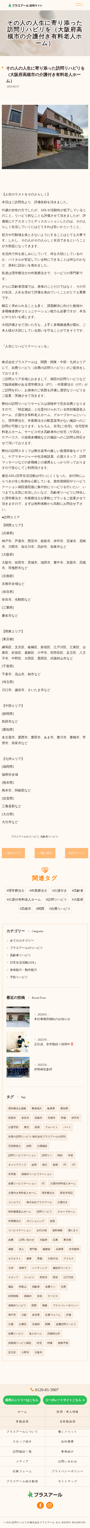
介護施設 (42, 1146)
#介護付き (59, 890)
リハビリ (29, 1277)
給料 (29, 1146)
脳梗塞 (46, 1249)
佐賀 (52, 1221)
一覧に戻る (45, 853)
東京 (26, 1127)
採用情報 (13, 1296)
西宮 (55, 1277)
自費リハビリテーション (22, 1183)
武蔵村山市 (53, 1333)
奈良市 (25, 1118)
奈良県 (36, 1315)
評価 (68, 1315)
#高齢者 (77, 890)
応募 (55, 1240)
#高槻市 (25, 908)
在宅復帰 (74, 1249)
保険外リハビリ (17, 1305)
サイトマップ (67, 1481)
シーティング (39, 1268)
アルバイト (51, 1127)
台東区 (23, 1324)
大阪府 (43, 1240)
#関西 (40, 908)
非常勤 (12, 1174)
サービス (53, 1296)
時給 (60, 1155)
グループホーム (66, 1211)
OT (73, 1165)
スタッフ (13, 1277)
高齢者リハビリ (49, 836)
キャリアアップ (17, 1165)
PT (64, 1165)
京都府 (36, 1324)
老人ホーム (35, 1333)
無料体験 (57, 1230)
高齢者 (36, 1286)
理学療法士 (48, 1193)
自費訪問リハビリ (66, 1324)
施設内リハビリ (62, 1268)
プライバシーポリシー (65, 1305)
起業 (34, 1165)
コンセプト (14, 1202)
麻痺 (29, 1258)
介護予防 (13, 1127)
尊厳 (39, 1258)
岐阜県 (51, 1108)
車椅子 (23, 1268)
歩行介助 (42, 1230)
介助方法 (53, 1258)
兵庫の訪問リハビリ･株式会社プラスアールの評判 (37, 1136)
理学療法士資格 (17, 1108)
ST (43, 1183)
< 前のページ (13, 853)
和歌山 (23, 1286)
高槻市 (38, 1118)
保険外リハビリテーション (36, 1174)
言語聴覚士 (14, 1146)
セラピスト (14, 1258)
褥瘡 (44, 1305)
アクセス (68, 1258)
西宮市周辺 (66, 1193)
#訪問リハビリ (56, 899)
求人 (21, 1249)
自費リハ (50, 1286)
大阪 (24, 1315)
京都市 (51, 1118)
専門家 (33, 1249)
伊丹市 (75, 1118)
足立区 (12, 1352)
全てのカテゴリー (22, 940)
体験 (10, 1249)
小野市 (25, 1352)
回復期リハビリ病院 (19, 1343)
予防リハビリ (19, 977)
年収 (70, 1155)
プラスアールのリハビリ (25, 836)
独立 (44, 1165)
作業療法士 (14, 1221)
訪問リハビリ (44, 1211)
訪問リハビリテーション (22, 1155)
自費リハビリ (16, 1333)
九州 (10, 1268)
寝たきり (73, 1230)
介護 (10, 1324)
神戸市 (12, 1315)
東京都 (67, 1240)
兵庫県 (59, 1249)
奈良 (39, 1296)
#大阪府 (77, 899)
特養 (49, 1343)
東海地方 (37, 1108)
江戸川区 (68, 1277)
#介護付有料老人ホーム (24, 899)
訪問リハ (47, 1155)
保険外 (28, 1296)
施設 (10, 1286)
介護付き (62, 1202)
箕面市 (12, 1118)
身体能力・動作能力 (23, 970)
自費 (10, 1240)
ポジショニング (35, 1221)
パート (67, 1127)
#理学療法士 (15, 890)
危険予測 (63, 1343)
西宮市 (43, 1277)
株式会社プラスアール (39, 1202)
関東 (47, 1324)
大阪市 (38, 1352)
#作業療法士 (38, 890)
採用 (37, 1127)
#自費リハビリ (59, 908)
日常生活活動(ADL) (23, 962)
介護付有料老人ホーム (63, 1183)
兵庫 (63, 1286)
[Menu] (77, 3)
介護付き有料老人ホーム (22, 1193)
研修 (63, 1118)
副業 (55, 1165)
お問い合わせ (26, 1240)
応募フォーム (52, 1315)
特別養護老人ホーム (19, 1211)
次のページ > (77, 853)
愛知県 (64, 1108)
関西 (34, 1305)
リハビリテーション (19, 1230)
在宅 (39, 1343)
